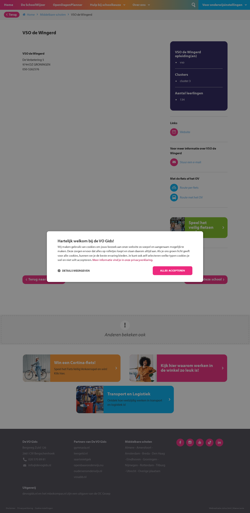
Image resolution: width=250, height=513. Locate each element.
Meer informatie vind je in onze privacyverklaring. (122, 260)
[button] (74, 270)
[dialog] (125, 256)
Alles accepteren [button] (172, 270)
